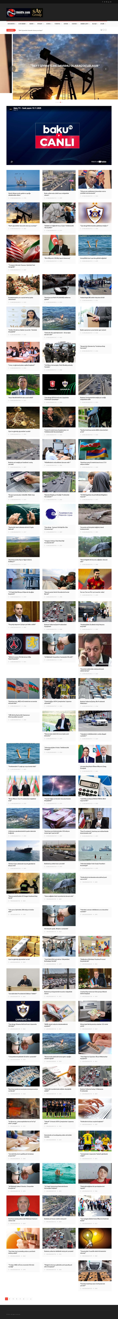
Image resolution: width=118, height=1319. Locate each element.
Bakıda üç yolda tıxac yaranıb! (54, 863)
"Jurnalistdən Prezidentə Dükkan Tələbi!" (22, 993)
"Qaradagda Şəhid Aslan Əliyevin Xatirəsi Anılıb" (94, 1219)
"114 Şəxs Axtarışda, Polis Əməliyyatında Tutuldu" (58, 366)
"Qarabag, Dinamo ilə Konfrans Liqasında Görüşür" (22, 1025)
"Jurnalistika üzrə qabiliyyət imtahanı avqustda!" (21, 1155)
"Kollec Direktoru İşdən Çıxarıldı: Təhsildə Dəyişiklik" (22, 331)
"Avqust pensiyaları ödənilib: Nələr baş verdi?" (21, 495)
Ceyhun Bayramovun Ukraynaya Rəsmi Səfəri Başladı (93, 992)
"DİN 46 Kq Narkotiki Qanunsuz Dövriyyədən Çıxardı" (19, 716)
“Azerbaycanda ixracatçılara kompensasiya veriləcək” (23, 1090)
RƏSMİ (31, 24)
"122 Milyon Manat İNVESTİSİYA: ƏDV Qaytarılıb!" (93, 799)
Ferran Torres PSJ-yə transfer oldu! (92, 592)
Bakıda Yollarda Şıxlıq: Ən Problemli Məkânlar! (92, 702)
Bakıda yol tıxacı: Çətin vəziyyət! (55, 1219)
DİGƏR (102, 24)
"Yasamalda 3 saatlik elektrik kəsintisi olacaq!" (93, 1252)
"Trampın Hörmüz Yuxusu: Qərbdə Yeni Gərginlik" (32, 30)
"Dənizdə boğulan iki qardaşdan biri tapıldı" (92, 1187)
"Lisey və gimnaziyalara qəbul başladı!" (21, 365)
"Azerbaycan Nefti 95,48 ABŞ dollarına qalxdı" (57, 298)
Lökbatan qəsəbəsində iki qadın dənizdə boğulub (22, 832)
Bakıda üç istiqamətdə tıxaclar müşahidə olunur (58, 992)
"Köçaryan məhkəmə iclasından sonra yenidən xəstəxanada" (93, 192)
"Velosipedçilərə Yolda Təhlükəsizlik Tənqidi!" (56, 748)
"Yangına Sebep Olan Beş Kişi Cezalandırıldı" (54, 541)
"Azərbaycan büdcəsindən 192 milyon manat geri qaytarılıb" (57, 832)
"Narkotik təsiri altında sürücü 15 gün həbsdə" (21, 528)
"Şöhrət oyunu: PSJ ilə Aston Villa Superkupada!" (19, 658)
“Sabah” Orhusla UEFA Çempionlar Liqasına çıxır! (59, 1122)
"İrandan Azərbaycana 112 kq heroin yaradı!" (92, 1284)
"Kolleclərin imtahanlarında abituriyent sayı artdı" (93, 878)
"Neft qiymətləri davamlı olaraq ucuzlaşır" (22, 226)
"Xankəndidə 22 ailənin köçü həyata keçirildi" (92, 625)
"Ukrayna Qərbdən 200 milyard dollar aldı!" (21, 910)
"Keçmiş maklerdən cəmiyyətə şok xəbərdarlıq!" (92, 670)
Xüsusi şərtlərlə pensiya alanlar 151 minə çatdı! (94, 1025)
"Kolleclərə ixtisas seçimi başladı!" (92, 1121)
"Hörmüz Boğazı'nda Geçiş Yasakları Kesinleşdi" (92, 864)
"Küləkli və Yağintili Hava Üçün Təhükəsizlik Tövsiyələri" (59, 226)
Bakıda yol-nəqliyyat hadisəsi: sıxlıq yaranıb (20, 463)
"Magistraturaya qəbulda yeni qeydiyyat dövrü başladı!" (58, 1266)
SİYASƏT (39, 24)
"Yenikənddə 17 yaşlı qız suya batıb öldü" (22, 766)
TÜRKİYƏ (57, 24)
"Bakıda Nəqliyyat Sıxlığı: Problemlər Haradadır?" (56, 495)
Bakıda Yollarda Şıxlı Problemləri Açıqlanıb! (55, 625)
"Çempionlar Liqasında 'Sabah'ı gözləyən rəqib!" (94, 1155)
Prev (12, 69)
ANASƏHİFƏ (11, 24)
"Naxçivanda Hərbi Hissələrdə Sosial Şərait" (56, 593)
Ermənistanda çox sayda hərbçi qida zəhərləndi (20, 298)
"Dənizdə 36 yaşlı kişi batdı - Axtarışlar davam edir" (57, 333)
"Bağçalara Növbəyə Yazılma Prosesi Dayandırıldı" (92, 960)
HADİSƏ (74, 24)
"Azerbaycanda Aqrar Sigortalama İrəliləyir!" (20, 560)
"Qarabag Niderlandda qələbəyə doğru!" (94, 226)
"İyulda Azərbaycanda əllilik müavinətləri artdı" (94, 431)
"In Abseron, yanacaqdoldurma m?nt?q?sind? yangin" (22, 1122)
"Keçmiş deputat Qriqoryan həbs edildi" (22, 624)
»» (30, 1299)
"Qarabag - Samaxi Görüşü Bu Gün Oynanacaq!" (56, 528)
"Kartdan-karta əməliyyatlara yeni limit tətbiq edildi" (21, 1252)
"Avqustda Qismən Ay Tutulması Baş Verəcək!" (92, 347)
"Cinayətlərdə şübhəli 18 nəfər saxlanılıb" (22, 1056)
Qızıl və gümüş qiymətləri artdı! (19, 959)
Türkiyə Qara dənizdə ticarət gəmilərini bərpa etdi (21, 864)
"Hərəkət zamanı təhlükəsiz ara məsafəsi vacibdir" (94, 910)
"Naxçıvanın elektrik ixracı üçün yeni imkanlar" (56, 735)
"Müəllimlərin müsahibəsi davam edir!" (57, 462)
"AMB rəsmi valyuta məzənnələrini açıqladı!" (56, 1025)
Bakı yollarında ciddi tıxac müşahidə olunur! (59, 65)
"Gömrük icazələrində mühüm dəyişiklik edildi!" (57, 1090)
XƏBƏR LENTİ (84, 24)
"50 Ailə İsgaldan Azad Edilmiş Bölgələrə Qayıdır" (93, 495)
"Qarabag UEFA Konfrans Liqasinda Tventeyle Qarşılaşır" (56, 398)
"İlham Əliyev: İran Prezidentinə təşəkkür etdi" (22, 799)
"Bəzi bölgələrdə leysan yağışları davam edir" (93, 560)
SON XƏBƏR (22, 24)
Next (105, 69)
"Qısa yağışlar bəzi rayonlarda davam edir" (59, 896)
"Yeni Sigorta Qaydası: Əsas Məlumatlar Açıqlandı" (93, 1057)
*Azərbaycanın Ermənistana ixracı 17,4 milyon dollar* (93, 463)
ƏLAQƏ (94, 24)
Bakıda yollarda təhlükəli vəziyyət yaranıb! (58, 1251)
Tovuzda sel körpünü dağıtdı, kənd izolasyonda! (92, 528)
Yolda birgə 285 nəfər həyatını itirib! (92, 297)
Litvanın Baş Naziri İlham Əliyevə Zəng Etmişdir (93, 767)
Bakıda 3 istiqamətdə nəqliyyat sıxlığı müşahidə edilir (93, 398)
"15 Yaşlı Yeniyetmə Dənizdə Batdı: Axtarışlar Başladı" (56, 1187)
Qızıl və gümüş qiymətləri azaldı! (19, 431)
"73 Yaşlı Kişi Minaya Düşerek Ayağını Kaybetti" (21, 593)
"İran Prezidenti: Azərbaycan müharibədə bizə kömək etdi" (94, 832)
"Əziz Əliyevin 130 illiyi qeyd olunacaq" (57, 258)
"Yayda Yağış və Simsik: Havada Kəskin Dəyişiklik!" (57, 799)
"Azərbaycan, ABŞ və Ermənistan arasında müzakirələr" (22, 702)
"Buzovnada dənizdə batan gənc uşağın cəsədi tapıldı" (57, 1057)
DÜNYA (48, 24)
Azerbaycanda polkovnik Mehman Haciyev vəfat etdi (22, 1219)
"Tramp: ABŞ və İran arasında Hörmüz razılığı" (21, 1266)
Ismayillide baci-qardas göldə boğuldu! (93, 258)
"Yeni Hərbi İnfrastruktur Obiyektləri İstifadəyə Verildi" (57, 960)
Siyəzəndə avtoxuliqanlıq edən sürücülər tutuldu (58, 1136)
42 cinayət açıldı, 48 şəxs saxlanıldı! (56, 928)
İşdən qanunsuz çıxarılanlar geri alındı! (93, 330)
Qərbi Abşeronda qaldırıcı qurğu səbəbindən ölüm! (19, 194)
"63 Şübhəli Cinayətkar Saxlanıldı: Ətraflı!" (58, 657)
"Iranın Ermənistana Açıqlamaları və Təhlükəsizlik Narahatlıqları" (56, 431)
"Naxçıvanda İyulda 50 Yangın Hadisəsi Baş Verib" (22, 897)
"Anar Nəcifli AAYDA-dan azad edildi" (20, 397)
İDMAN (66, 24)
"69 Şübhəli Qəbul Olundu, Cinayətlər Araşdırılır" (21, 1187)
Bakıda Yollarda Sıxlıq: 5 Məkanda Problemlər (91, 1090)
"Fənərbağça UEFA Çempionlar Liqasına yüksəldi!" (57, 702)
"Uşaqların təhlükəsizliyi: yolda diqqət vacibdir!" (93, 735)
